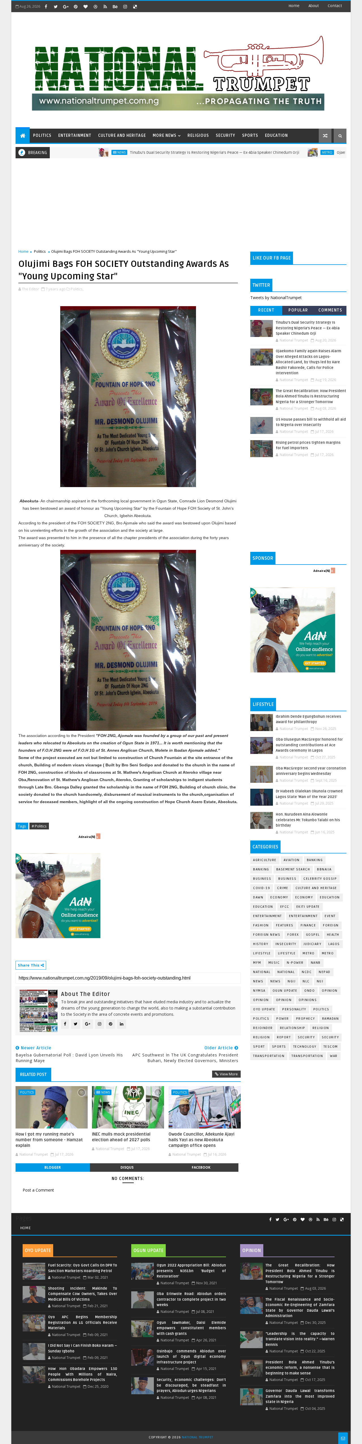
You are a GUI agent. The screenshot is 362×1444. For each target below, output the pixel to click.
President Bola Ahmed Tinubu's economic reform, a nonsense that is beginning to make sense (300, 1368)
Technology (304, 1047)
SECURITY (225, 135)
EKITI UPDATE (308, 907)
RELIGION (261, 1037)
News (84, 152)
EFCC (284, 907)
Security (306, 1037)
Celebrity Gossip (320, 879)
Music (274, 963)
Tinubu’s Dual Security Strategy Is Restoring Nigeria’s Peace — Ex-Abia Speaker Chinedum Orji (177, 152)
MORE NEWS (164, 135)
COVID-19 (261, 888)
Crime (282, 888)
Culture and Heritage (316, 888)
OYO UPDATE (264, 1009)
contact (335, 5)
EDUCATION (276, 135)
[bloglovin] (85, 6)
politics (321, 1009)
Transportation (269, 1056)
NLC (306, 981)
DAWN (258, 897)
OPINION (284, 1000)
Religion (321, 1028)
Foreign (331, 925)
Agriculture (265, 860)
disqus (126, 1167)
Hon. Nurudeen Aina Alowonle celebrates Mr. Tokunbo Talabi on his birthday (308, 820)
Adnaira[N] (87, 837)
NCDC (307, 972)
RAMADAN (330, 1019)
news (258, 981)
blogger (52, 1167)
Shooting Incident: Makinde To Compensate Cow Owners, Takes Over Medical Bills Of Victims (82, 1294)
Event (330, 916)
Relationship (292, 1028)
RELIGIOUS (198, 135)
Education (330, 897)
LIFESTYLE (287, 953)
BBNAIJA (324, 869)
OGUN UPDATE (285, 991)
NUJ (320, 981)
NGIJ (292, 981)
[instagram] (125, 6)
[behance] (115, 6)
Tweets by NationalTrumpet (276, 297)
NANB (316, 963)
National (261, 972)
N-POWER (295, 963)
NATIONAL (286, 972)
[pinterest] (75, 6)
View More (229, 1073)
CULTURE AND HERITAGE (122, 135)
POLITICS (42, 135)
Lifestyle (262, 953)
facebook (201, 1167)
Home (293, 5)
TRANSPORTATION (307, 1056)
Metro (290, 152)
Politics (40, 251)
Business (262, 879)
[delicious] (135, 6)
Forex (293, 935)
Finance (308, 925)
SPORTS (250, 135)
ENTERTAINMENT (74, 135)
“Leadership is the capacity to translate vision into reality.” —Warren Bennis (300, 1339)
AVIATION (292, 860)
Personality (294, 1009)
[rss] (105, 6)
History (260, 944)
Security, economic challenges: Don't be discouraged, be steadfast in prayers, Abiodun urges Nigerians (191, 1385)
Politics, (77, 288)
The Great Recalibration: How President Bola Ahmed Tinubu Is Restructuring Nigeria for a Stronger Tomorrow (311, 396)
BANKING (261, 869)
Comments (330, 310)
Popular (298, 310)
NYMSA (259, 991)
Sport (259, 1047)
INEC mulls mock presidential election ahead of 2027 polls (121, 1137)
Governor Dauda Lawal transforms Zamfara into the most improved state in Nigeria (300, 1396)
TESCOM (331, 1047)
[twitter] (55, 6)
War (334, 1056)
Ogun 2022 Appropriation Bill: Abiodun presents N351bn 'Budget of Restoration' (191, 1271)
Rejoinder (263, 1028)
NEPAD (325, 972)
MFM (257, 963)
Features (285, 925)
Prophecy (305, 1019)
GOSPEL (313, 935)
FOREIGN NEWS (266, 935)
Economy (279, 897)
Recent (266, 310)
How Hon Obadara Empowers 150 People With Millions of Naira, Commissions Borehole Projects (82, 1374)
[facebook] (46, 6)
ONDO (309, 991)
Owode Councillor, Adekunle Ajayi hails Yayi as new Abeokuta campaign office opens (201, 1140)
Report (284, 1037)
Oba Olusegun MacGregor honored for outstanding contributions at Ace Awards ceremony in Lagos (309, 745)
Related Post (33, 1074)
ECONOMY (304, 897)
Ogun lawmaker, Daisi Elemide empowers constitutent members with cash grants (191, 1328)
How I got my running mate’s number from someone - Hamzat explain (49, 1140)
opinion (330, 991)
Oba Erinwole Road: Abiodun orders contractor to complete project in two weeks (191, 1299)
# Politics (39, 826)
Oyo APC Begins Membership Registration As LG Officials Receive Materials (82, 1322)
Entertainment (267, 916)
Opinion (261, 1000)
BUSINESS (287, 879)
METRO (328, 953)
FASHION (261, 925)
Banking (315, 860)
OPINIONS (308, 1000)
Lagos (334, 944)
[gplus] (65, 6)
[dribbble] (95, 6)
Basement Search (293, 869)
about (314, 5)
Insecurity (285, 944)
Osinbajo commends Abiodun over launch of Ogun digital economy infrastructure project (191, 1357)
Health (333, 935)
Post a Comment (38, 1190)
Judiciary (312, 944)
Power (282, 1019)
